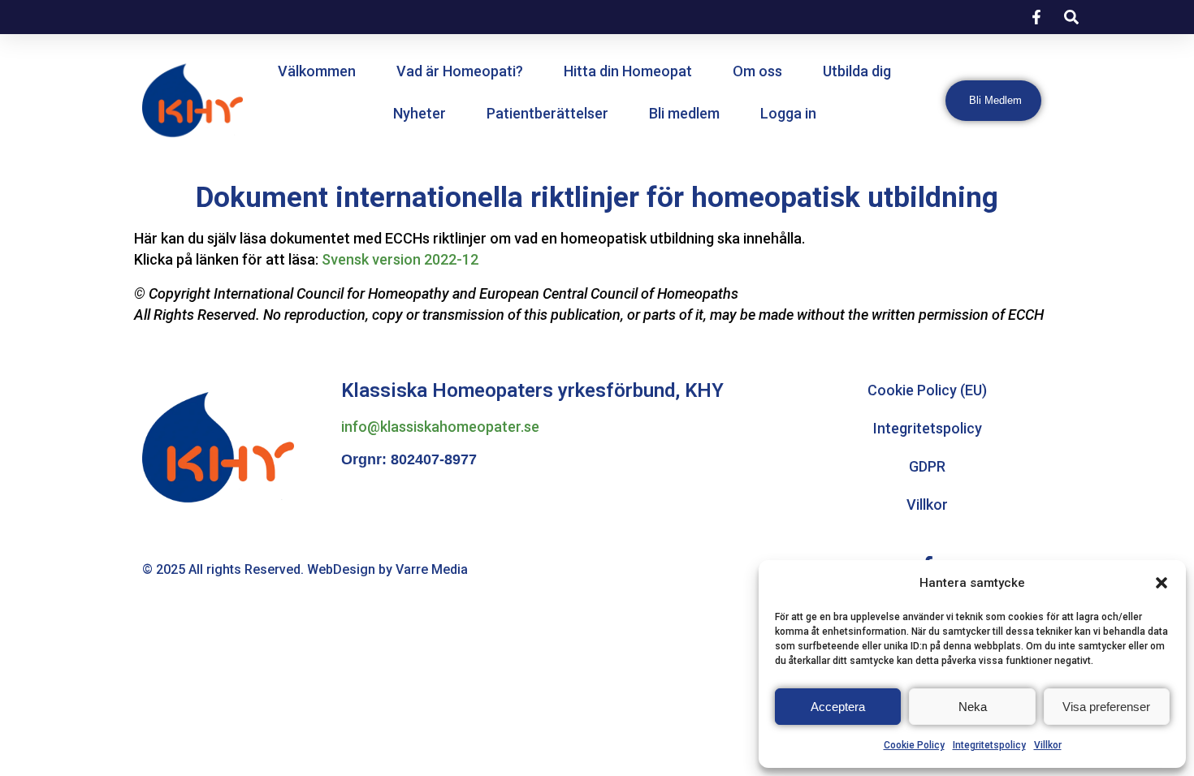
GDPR (927, 466)
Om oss (757, 71)
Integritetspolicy (989, 745)
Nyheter (419, 113)
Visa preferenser (1106, 706)
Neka (972, 706)
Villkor (1048, 745)
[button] (1161, 583)
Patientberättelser (547, 113)
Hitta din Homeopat (628, 71)
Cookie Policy (914, 745)
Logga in (788, 113)
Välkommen (317, 71)
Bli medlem (684, 113)
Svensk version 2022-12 (400, 259)
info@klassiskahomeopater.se (440, 426)
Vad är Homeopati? (459, 71)
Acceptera (838, 706)
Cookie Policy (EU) (927, 390)
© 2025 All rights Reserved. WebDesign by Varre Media (305, 569)
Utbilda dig (857, 71)
